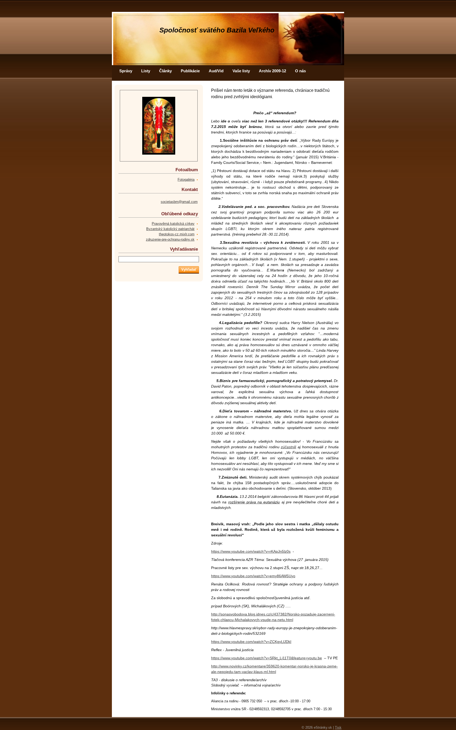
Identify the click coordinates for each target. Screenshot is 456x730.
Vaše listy (241, 71)
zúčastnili (288, 447)
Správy (125, 71)
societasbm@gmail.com (179, 202)
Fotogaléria (186, 180)
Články (165, 71)
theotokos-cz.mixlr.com (176, 234)
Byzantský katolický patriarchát (170, 229)
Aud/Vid (216, 71)
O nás (300, 71)
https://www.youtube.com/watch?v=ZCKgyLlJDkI (251, 642)
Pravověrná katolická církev (173, 224)
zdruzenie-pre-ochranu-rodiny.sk (170, 239)
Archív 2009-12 (272, 71)
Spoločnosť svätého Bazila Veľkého (216, 30)
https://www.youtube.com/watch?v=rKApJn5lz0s (251, 551)
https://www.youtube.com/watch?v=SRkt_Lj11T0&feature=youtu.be (266, 658)
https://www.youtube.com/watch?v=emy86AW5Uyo (253, 576)
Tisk (338, 727)
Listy (145, 71)
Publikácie (190, 71)
